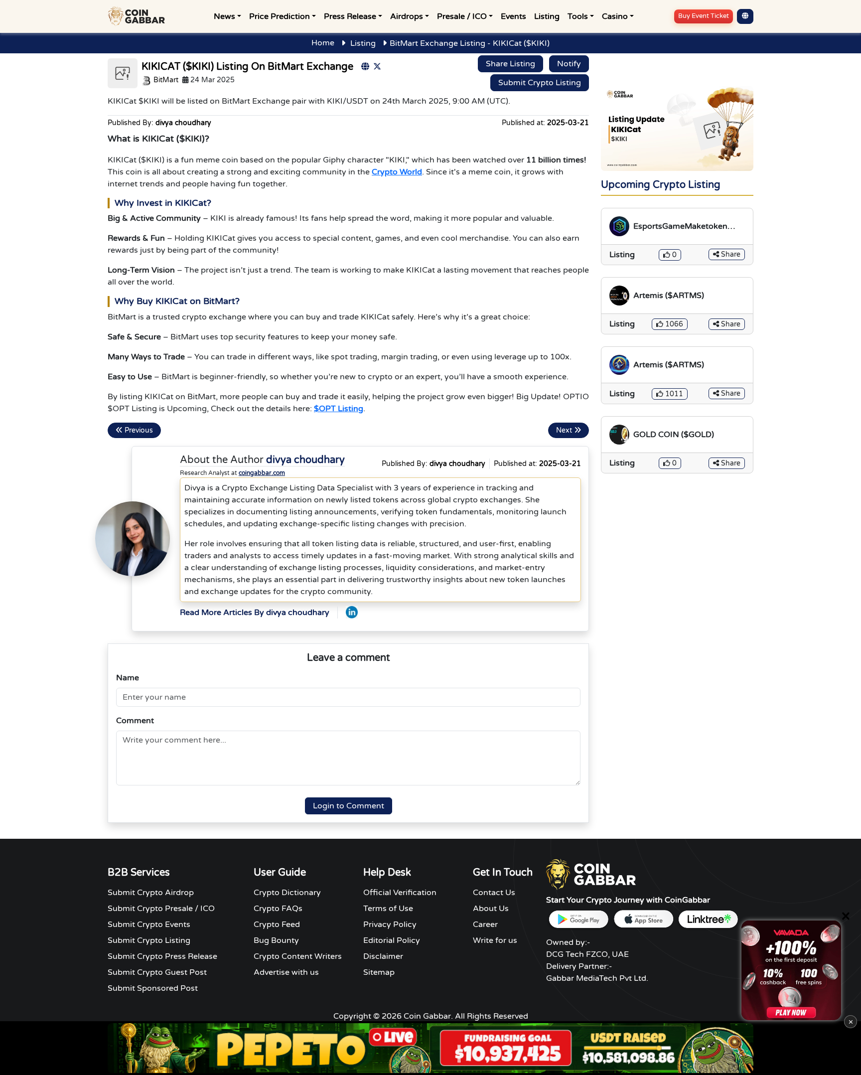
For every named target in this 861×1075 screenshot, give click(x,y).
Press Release (350, 16)
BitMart (164, 80)
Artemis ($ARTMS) (668, 296)
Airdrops (406, 16)
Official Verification (399, 893)
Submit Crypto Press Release (162, 956)
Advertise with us (286, 972)
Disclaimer (383, 956)
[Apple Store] (643, 919)
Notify (569, 64)
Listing (547, 16)
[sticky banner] (791, 970)
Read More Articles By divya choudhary (254, 612)
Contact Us (494, 893)
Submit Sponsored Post (153, 988)
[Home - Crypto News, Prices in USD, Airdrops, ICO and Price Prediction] (138, 16)
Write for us (495, 940)
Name (127, 678)
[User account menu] (745, 16)
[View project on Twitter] (377, 67)
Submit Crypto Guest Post (157, 972)
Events (513, 16)
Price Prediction (279, 16)
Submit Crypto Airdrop (151, 893)
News (224, 16)
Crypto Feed (277, 924)
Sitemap (379, 972)
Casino (615, 16)
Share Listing (510, 64)
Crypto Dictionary (287, 893)
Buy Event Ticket (703, 16)
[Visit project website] (365, 67)
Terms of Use (388, 909)
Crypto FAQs (278, 909)
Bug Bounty (276, 940)
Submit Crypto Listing (539, 83)
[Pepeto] (430, 1048)
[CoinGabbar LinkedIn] (352, 612)
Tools (578, 16)
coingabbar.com (262, 472)
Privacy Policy (390, 924)
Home (322, 43)
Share (729, 254)
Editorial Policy (391, 940)
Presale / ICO (462, 16)
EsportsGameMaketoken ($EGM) (680, 226)
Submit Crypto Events (149, 924)
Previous (138, 430)
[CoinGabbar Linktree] (708, 919)
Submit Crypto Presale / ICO (161, 909)
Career (485, 924)
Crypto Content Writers (298, 956)
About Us (491, 909)
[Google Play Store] (578, 919)
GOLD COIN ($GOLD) (673, 435)
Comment (135, 721)
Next (565, 430)
